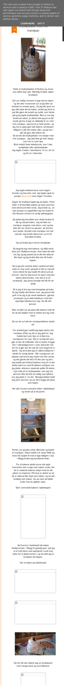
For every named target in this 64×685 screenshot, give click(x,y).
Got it (41, 23)
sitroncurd (26, 195)
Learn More (28, 23)
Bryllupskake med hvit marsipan (33, 28)
